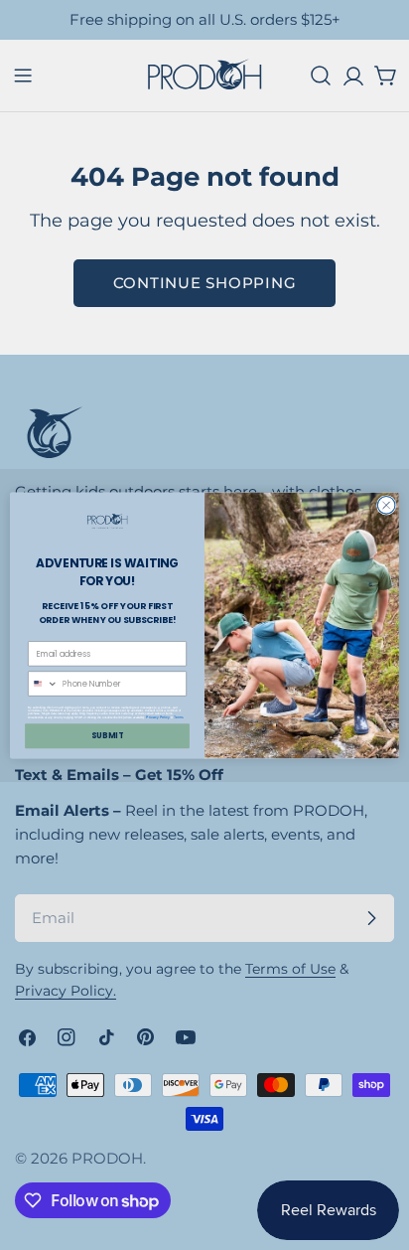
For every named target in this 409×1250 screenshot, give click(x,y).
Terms (179, 716)
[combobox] (44, 683)
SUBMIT (107, 735)
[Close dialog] (386, 505)
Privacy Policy (158, 716)
